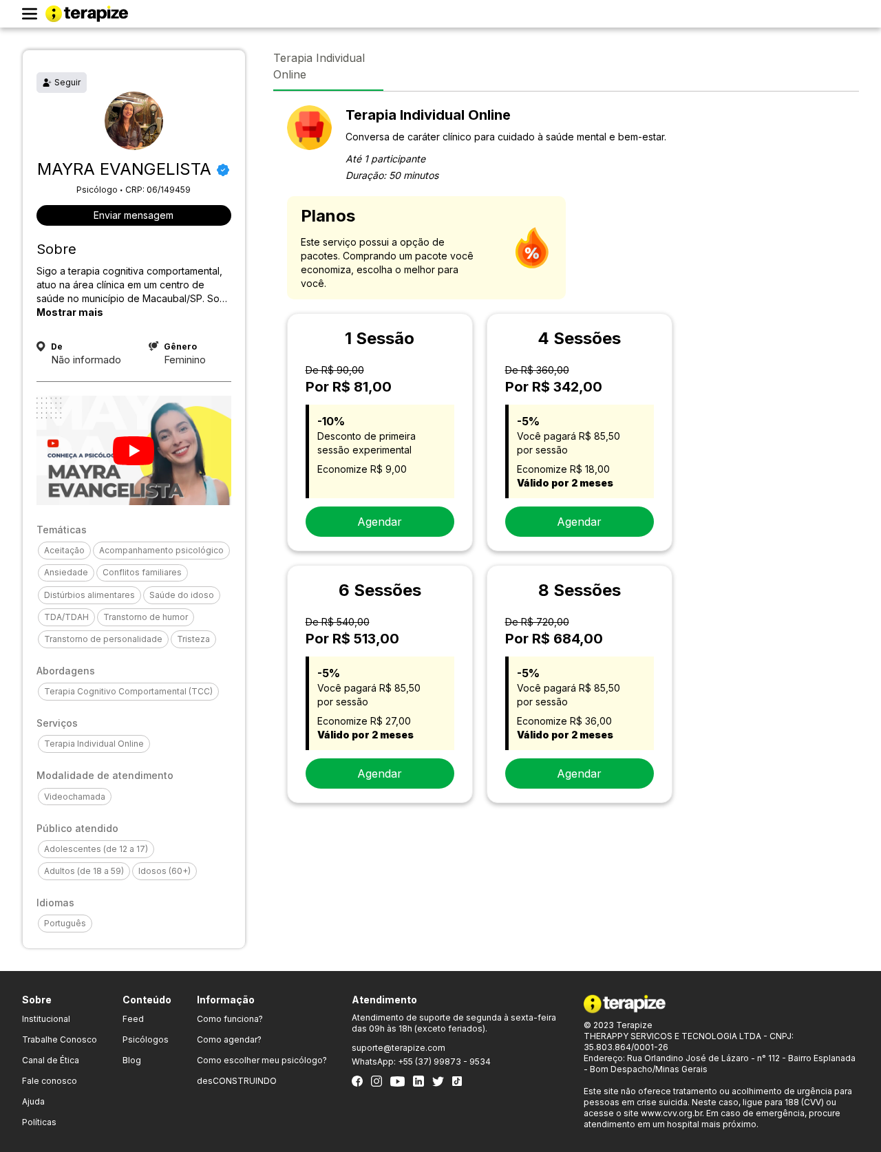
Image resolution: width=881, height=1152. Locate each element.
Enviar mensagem (133, 215)
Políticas (39, 1122)
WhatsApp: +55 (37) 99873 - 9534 (421, 1061)
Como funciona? (230, 1019)
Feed (133, 1019)
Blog (132, 1060)
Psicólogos (146, 1039)
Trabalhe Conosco (59, 1039)
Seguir (67, 82)
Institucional (46, 1019)
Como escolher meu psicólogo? (262, 1060)
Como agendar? (229, 1039)
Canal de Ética (50, 1060)
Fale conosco (49, 1081)
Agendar (379, 522)
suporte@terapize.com (398, 1048)
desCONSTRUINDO (237, 1081)
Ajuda (33, 1101)
